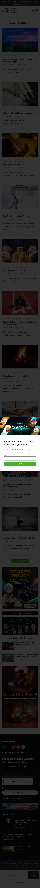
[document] (20, 444)
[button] (37, 420)
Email (6, 455)
